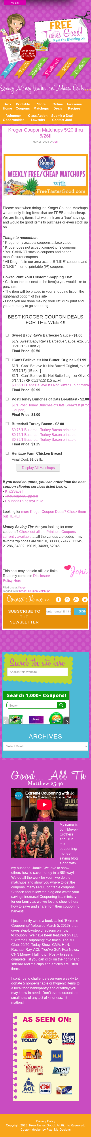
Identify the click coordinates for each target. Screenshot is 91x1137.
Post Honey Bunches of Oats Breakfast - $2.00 (50, 399)
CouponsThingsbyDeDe (24, 501)
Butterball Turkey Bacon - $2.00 (38, 424)
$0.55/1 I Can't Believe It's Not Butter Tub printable (51, 385)
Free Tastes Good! (45, 31)
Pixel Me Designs (59, 1129)
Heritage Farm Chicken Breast (37, 453)
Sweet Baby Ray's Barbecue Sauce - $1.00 (47, 335)
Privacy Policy (45, 1121)
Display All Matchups (38, 468)
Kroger (22, 587)
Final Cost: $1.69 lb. (27, 459)
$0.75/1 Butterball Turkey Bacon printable (44, 430)
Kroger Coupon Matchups (34, 591)
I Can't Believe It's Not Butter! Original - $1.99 (49, 360)
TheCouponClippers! (21, 496)
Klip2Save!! (14, 491)
